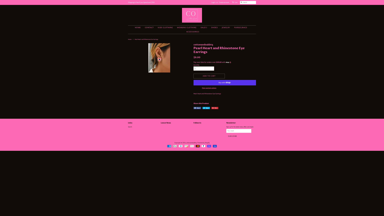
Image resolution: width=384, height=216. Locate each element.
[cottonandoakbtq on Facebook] (195, 127)
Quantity (196, 65)
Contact (149, 27)
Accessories (192, 32)
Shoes (214, 27)
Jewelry (226, 27)
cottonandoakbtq (191, 143)
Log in (213, 2)
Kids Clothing (165, 27)
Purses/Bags (240, 27)
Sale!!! (204, 27)
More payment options (209, 88)
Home (138, 27)
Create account (224, 2)
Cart (236, 2)
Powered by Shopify (203, 143)
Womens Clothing (186, 27)
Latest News (166, 123)
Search (130, 127)
